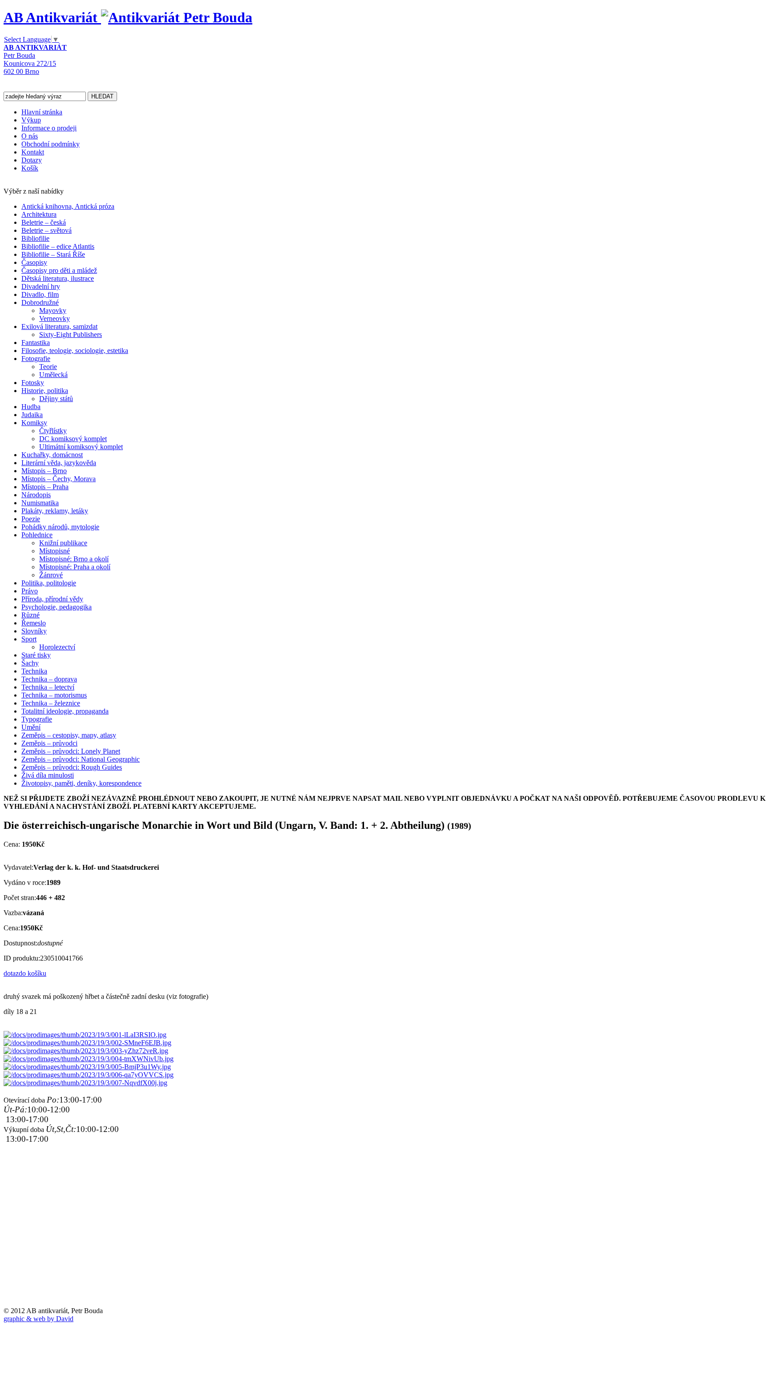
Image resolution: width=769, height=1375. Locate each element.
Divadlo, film (40, 294)
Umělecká (53, 374)
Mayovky (52, 310)
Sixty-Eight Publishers (70, 334)
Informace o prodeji (49, 128)
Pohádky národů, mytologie (60, 527)
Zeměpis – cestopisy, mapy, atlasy (68, 735)
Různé (30, 615)
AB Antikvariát (52, 17)
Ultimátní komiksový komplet (81, 446)
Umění (30, 727)
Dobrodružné (40, 302)
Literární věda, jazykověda (58, 462)
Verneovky (54, 318)
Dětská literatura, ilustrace (57, 278)
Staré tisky (36, 655)
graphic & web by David (38, 1318)
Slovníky (34, 631)
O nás (29, 136)
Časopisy (34, 262)
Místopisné (54, 551)
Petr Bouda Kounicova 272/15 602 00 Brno (35, 59)
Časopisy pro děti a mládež (59, 270)
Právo (29, 591)
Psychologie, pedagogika (56, 607)
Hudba (30, 406)
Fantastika (35, 342)
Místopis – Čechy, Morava (58, 479)
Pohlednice (37, 535)
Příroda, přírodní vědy (52, 599)
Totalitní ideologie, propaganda (65, 711)
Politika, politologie (48, 583)
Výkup (31, 120)
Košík (29, 168)
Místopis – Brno (44, 471)
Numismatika (40, 503)
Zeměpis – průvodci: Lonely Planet (70, 751)
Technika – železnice (50, 703)
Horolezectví (57, 647)
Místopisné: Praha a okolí (74, 567)
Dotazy (31, 160)
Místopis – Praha (45, 487)
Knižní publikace (63, 543)
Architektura (39, 214)
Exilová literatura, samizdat (59, 326)
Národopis (36, 495)
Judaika (32, 414)
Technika (34, 671)
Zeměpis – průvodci (49, 743)
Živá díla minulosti (47, 775)
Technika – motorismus (54, 695)
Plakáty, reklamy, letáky (54, 511)
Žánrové (51, 575)
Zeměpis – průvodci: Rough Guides (71, 767)
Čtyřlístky (53, 430)
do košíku (32, 973)
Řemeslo (33, 623)
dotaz (11, 973)
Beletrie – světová (46, 230)
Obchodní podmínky (50, 144)
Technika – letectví (47, 687)
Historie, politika (44, 390)
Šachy (30, 663)
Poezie (30, 519)
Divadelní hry (40, 286)
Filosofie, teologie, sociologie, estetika (74, 350)
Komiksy (34, 422)
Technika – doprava (49, 679)
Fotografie (35, 358)
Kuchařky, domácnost (52, 454)
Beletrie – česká (43, 222)
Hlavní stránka (41, 112)
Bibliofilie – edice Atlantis (57, 246)
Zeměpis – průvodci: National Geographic (80, 759)
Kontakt (32, 152)
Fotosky (32, 382)
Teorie (48, 366)
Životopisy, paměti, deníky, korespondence (81, 783)
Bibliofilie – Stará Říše (53, 254)
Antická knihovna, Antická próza (67, 206)
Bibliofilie (35, 238)
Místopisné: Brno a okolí (74, 559)
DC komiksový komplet (73, 438)
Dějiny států (56, 398)
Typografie (36, 719)
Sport (28, 639)
